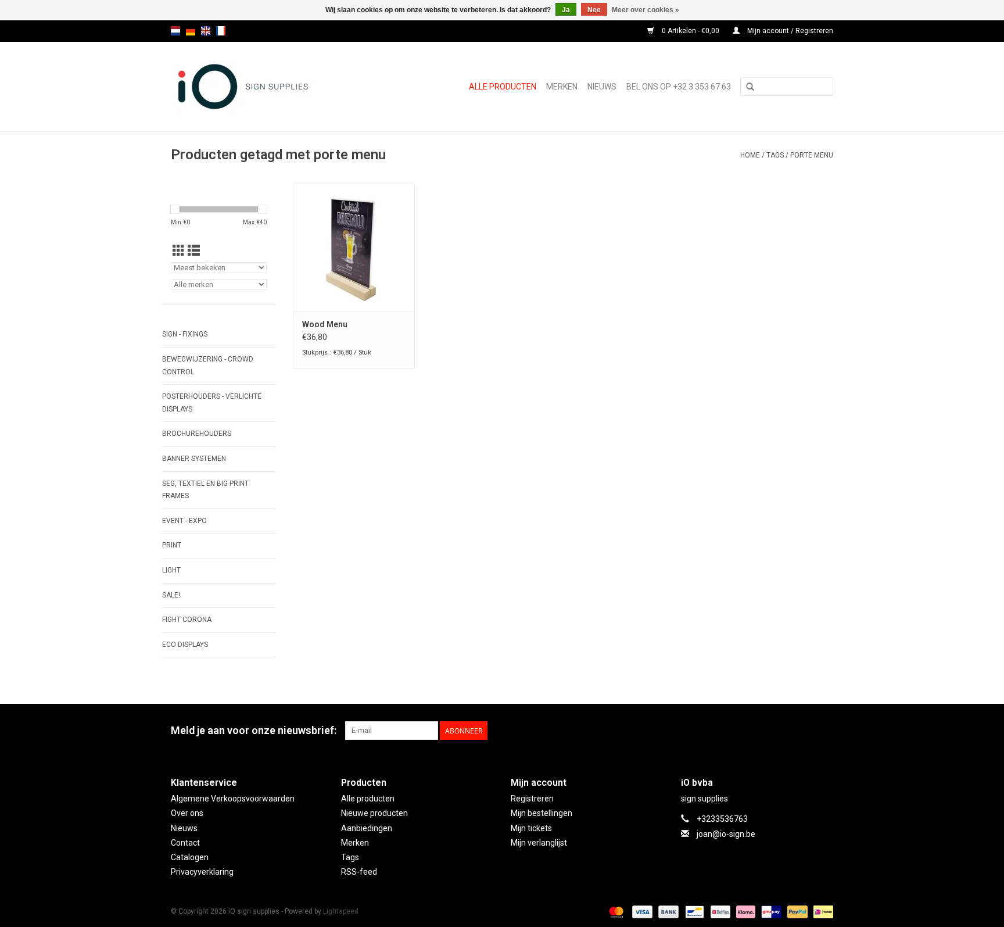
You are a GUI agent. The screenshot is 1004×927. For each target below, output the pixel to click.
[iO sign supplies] (263, 86)
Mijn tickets (531, 828)
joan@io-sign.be (726, 834)
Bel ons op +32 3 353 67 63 (678, 86)
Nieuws (184, 828)
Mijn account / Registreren (789, 31)
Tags (775, 155)
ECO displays (185, 644)
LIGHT (171, 570)
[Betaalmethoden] (615, 911)
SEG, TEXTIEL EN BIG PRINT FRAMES (205, 489)
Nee (594, 10)
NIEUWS (601, 86)
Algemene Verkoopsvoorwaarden (233, 798)
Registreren (532, 798)
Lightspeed (340, 911)
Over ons (187, 813)
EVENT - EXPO (184, 521)
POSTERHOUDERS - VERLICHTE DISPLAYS (211, 402)
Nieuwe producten (374, 813)
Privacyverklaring (202, 871)
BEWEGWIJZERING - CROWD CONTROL (207, 365)
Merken (562, 86)
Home (750, 155)
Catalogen (190, 857)
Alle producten (502, 86)
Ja (566, 10)
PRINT (171, 545)
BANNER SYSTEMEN (194, 458)
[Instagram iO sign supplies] (824, 730)
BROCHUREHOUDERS (196, 434)
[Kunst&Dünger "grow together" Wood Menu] (354, 248)
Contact (185, 842)
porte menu (811, 155)
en (205, 30)
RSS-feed (359, 871)
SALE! (171, 595)
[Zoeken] (750, 87)
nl (175, 30)
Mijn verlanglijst (539, 842)
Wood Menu (324, 324)
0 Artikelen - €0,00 (690, 31)
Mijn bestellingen (541, 813)
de (190, 30)
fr (220, 30)
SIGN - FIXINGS (184, 334)
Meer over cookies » (645, 10)
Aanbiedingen (366, 828)
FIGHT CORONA (186, 619)
